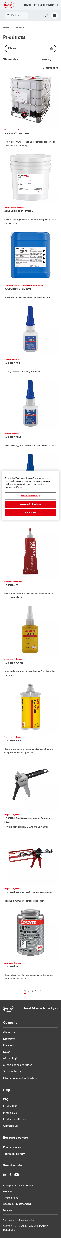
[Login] (46, 15)
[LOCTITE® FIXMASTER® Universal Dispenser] (30, 868)
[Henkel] (8, 1009)
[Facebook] (10, 1174)
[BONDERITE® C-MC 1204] (30, 265)
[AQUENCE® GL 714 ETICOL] (30, 189)
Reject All (30, 513)
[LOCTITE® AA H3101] (30, 718)
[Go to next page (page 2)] (40, 991)
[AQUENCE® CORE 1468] (30, 111)
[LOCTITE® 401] (30, 339)
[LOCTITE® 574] (30, 563)
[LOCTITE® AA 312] (30, 640)
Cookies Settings (30, 496)
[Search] (8, 15)
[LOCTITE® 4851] (30, 413)
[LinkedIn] (4, 1174)
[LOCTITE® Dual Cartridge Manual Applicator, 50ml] (30, 794)
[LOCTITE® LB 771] (30, 944)
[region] (31, 495)
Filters (12, 48)
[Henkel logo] (9, 5)
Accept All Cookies (30, 504)
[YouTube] (16, 1174)
